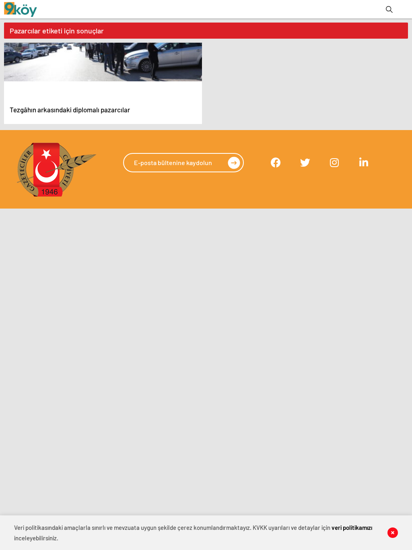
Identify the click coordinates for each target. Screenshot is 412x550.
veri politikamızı (352, 527)
